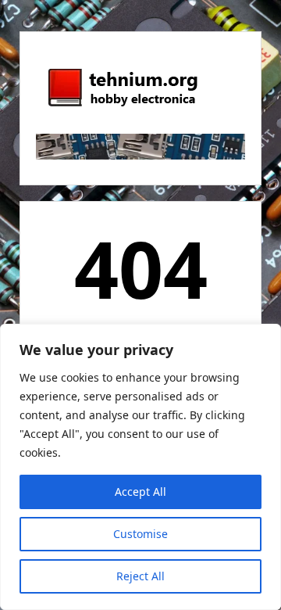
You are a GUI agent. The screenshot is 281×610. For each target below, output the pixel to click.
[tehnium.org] (122, 107)
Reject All (140, 576)
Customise (140, 533)
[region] (140, 467)
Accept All (140, 491)
